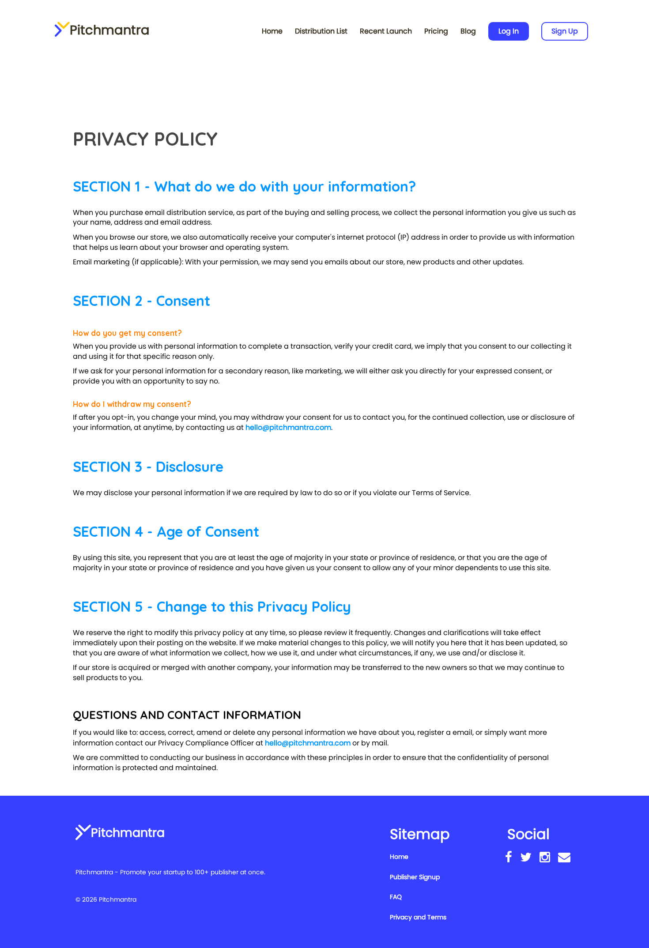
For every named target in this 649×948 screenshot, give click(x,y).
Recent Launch (386, 31)
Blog (468, 31)
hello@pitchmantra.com (288, 427)
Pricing (436, 31)
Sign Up (564, 31)
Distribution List (321, 31)
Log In (508, 31)
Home (272, 31)
